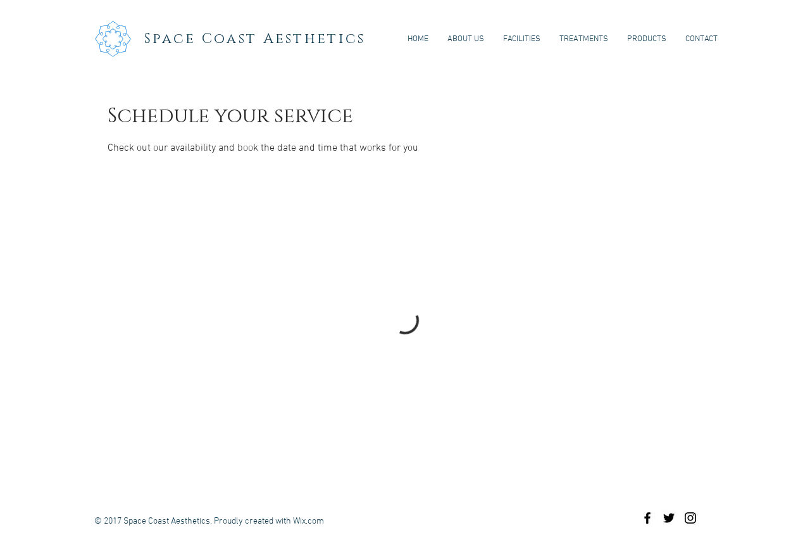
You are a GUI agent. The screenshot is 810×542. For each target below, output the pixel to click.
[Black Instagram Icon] (690, 518)
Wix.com (308, 521)
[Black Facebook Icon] (647, 518)
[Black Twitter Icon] (668, 518)
